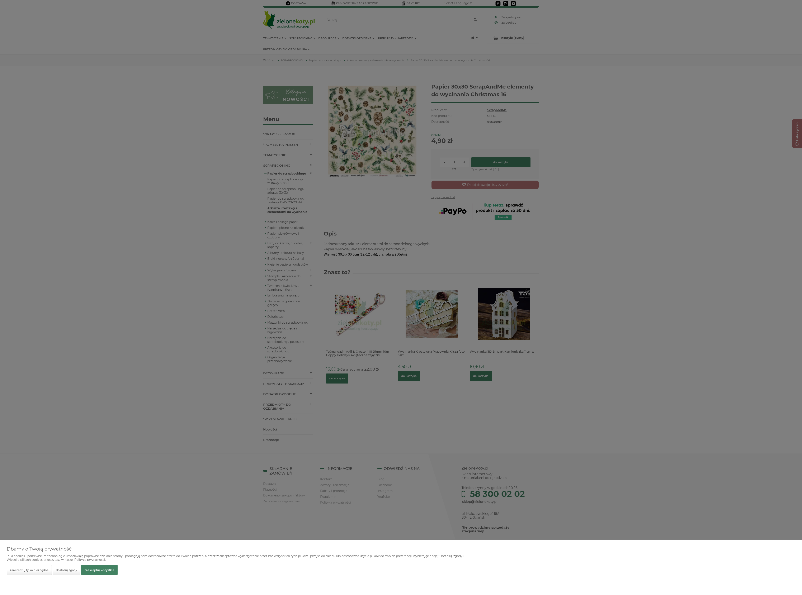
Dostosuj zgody (66, 570)
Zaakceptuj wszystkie (99, 570)
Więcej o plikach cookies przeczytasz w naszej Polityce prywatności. (56, 560)
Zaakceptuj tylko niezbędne (29, 570)
